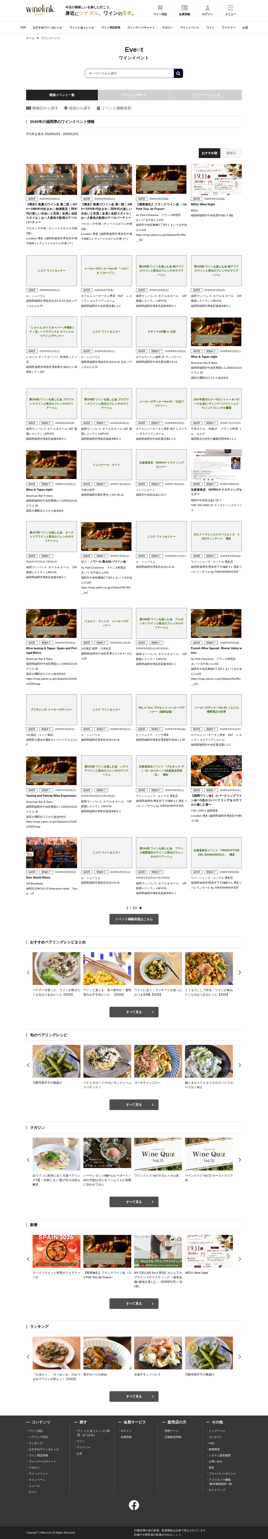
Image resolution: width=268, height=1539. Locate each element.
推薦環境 (214, 1449)
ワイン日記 (36, 1430)
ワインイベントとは (206, 95)
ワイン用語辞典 (110, 27)
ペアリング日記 (38, 1436)
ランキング (36, 1443)
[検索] (178, 73)
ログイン (126, 1430)
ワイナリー (228, 27)
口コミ (33, 1491)
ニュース (34, 1485)
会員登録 (126, 1436)
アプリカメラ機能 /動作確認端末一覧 (220, 1481)
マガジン (167, 27)
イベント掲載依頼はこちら (134, 919)
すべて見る (134, 1012)
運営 (211, 1467)
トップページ (217, 1430)
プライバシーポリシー (222, 1473)
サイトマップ (217, 1489)
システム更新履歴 (220, 1455)
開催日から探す (45, 108)
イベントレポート (134, 95)
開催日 (231, 153)
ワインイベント (189, 27)
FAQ (211, 1443)
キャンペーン (37, 1479)
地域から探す (80, 108)
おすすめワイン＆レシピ (44, 1449)
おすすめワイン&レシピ (47, 27)
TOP (23, 27)
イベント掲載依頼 (116, 108)
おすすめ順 (209, 153)
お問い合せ (215, 1461)
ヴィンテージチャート (141, 27)
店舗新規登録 (173, 1436)
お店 (245, 27)
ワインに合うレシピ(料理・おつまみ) (93, 1433)
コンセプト (215, 1436)
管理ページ (172, 1430)
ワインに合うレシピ (81, 27)
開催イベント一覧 (62, 95)
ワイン (210, 27)
